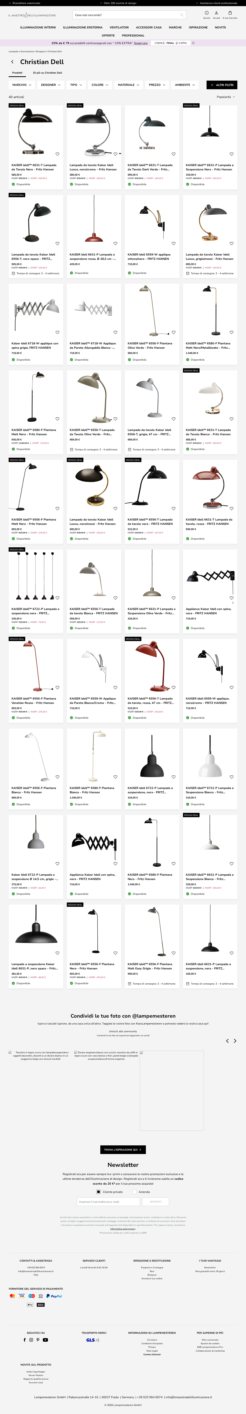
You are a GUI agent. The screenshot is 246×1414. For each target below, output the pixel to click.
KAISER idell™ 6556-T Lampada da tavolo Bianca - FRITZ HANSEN (94, 611)
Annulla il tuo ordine (152, 1278)
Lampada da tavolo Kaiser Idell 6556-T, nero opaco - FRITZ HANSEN (33, 256)
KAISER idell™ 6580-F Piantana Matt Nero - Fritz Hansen (34, 432)
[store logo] (32, 14)
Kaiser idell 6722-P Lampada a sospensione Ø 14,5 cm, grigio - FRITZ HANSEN (34, 877)
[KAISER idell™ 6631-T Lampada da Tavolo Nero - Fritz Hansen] (36, 147)
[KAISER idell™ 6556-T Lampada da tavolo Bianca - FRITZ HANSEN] (94, 591)
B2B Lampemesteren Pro (210, 1346)
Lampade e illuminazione (21, 51)
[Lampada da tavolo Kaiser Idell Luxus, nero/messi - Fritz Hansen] (94, 502)
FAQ (36, 1274)
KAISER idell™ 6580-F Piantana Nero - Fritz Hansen (150, 877)
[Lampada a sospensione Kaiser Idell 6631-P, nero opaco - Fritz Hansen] (36, 946)
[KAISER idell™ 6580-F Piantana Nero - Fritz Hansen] (152, 857)
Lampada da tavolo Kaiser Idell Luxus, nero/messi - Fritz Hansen (93, 521)
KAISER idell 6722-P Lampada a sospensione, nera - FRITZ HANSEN (150, 790)
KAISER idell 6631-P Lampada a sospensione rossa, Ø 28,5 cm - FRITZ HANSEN (92, 256)
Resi (152, 1271)
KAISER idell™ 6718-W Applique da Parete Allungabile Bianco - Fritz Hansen (93, 345)
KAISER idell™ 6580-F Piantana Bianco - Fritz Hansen (92, 790)
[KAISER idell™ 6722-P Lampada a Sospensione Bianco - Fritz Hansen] (210, 769)
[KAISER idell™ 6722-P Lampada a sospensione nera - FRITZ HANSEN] (36, 591)
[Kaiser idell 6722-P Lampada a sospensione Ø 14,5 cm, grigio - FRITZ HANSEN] (36, 857)
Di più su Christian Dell (47, 72)
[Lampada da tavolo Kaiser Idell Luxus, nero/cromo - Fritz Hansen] (94, 147)
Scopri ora (140, 43)
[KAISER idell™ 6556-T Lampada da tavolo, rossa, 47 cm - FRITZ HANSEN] (152, 681)
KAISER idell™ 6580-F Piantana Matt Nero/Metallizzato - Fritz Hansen (208, 345)
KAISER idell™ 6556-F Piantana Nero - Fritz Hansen (92, 966)
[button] (57, 154)
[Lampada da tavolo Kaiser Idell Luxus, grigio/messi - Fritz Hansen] (210, 236)
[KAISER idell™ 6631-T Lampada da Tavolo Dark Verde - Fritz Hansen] (152, 147)
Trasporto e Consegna (152, 1267)
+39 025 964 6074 (36, 1267)
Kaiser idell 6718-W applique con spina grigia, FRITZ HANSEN (35, 345)
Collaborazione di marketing (210, 1350)
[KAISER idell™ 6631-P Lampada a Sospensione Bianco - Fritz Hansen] (210, 857)
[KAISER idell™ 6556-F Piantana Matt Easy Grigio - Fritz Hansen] (152, 946)
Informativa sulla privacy (122, 1228)
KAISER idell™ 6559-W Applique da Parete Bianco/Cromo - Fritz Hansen (93, 700)
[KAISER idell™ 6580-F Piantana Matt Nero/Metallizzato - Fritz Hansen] (210, 324)
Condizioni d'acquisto (152, 1343)
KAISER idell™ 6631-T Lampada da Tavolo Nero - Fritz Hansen (34, 167)
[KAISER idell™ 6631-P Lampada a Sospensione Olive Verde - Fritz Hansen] (152, 591)
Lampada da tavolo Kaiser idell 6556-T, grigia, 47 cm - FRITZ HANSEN (149, 432)
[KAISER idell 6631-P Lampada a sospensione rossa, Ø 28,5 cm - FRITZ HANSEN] (94, 236)
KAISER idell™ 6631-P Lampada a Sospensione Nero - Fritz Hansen (210, 167)
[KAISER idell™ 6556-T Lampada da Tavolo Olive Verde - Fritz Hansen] (94, 412)
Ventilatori (119, 27)
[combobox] (129, 15)
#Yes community (210, 1339)
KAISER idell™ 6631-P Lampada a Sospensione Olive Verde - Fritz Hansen (151, 611)
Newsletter (210, 1267)
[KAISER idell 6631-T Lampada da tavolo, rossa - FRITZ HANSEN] (210, 502)
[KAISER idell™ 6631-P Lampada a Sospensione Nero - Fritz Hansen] (210, 147)
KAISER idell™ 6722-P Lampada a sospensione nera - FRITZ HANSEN (35, 611)
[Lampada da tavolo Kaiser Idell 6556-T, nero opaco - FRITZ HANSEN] (36, 236)
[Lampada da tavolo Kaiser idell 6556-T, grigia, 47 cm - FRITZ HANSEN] (152, 412)
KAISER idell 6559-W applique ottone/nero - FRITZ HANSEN (149, 256)
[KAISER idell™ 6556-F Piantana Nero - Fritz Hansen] (94, 946)
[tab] (22, 85)
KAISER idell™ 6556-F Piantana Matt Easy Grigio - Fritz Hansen (150, 966)
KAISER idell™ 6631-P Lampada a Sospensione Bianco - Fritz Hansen (210, 877)
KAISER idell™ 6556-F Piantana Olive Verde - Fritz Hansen (150, 345)
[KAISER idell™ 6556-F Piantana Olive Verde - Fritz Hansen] (152, 324)
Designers (41, 51)
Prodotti (17, 72)
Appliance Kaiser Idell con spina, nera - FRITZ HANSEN (208, 611)
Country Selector (152, 1354)
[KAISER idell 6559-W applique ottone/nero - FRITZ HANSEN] (152, 236)
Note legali (152, 1350)
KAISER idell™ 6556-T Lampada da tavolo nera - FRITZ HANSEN (150, 521)
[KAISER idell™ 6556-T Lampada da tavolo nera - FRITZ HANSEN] (152, 502)
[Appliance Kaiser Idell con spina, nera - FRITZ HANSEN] (210, 591)
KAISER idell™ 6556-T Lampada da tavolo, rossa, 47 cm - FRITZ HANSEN (150, 700)
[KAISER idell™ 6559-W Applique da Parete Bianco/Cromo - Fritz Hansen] (94, 681)
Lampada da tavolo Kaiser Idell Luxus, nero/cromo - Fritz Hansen (93, 167)
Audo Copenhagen (35, 1371)
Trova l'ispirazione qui (121, 1149)
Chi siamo (152, 1339)
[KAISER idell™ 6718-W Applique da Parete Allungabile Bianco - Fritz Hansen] (94, 324)
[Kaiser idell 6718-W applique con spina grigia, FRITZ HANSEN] (36, 324)
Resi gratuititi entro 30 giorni (210, 1271)
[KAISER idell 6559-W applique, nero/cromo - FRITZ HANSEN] (210, 681)
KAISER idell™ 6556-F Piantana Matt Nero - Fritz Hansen (34, 521)
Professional (133, 35)
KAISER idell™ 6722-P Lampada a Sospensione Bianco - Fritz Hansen (210, 790)
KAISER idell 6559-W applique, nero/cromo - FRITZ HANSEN (207, 700)
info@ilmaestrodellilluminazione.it (36, 1271)
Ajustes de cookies (210, 1343)
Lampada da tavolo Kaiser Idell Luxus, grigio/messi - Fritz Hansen (209, 256)
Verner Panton (35, 1375)
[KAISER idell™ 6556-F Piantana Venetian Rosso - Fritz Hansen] (36, 681)
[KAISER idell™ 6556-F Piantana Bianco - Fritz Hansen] (36, 769)
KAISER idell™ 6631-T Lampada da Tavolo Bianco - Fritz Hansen (208, 432)
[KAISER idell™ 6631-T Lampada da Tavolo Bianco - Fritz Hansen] (210, 412)
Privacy (152, 1346)
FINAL (171, 43)
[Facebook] (25, 1340)
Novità (220, 27)
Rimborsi (151, 1274)
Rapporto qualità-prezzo (35, 1378)
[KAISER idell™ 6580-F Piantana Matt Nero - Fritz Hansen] (36, 412)
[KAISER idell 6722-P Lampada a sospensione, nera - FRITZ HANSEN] (152, 769)
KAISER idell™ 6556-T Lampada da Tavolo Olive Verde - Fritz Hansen (92, 432)
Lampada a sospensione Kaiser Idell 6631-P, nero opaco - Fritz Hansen (34, 966)
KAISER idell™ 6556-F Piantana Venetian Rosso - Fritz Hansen (34, 700)
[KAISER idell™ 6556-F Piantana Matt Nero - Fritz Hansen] (36, 502)
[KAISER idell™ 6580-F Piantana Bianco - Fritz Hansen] (94, 769)
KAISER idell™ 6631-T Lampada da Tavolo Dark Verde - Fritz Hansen (150, 167)
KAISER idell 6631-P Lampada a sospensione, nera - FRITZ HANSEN (208, 966)
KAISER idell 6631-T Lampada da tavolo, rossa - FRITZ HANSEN (209, 521)
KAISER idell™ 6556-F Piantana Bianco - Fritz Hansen (34, 790)
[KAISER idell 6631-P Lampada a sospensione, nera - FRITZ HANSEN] (210, 946)
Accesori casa (36, 1382)
